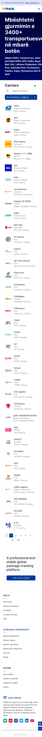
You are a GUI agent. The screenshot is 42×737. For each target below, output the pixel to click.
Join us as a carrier (21, 578)
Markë (5, 657)
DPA (5, 619)
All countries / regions (18, 97)
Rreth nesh (7, 602)
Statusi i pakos (9, 640)
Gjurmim (6, 653)
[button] (7, 540)
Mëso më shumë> (31, 3)
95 (12, 540)
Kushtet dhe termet (11, 606)
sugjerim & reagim (10, 683)
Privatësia (7, 610)
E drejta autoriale (10, 614)
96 (18, 540)
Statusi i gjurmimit (10, 644)
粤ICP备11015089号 (21, 734)
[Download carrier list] (35, 86)
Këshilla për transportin (12, 649)
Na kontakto (8, 674)
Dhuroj (6, 687)
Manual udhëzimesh (11, 636)
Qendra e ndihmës (10, 678)
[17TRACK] (8, 9)
